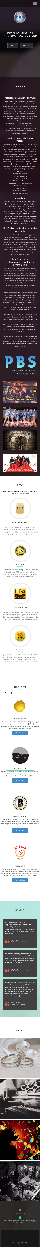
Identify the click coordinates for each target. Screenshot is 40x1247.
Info (12, 45)
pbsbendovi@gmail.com (12, 1221)
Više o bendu (20, 732)
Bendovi (26, 45)
